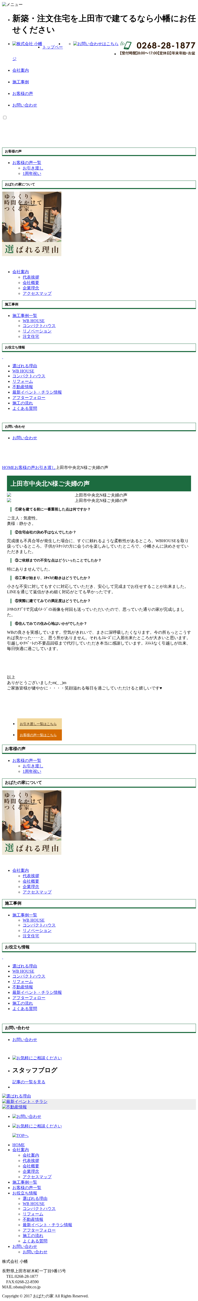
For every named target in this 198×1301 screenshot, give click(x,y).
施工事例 (20, 82)
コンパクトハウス (39, 325)
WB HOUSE (34, 321)
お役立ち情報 (24, 1193)
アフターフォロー (39, 1230)
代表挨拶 (31, 277)
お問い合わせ (24, 105)
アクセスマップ (37, 293)
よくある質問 (35, 1241)
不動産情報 (33, 1219)
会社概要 (31, 282)
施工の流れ (33, 1235)
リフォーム (33, 1214)
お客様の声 (22, 93)
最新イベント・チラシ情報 (47, 1225)
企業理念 (31, 288)
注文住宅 (31, 336)
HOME (18, 1145)
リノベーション (37, 331)
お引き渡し (33, 168)
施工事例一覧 (24, 1182)
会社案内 (20, 70)
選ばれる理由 (35, 1198)
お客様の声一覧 (26, 1187)
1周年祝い (32, 173)
